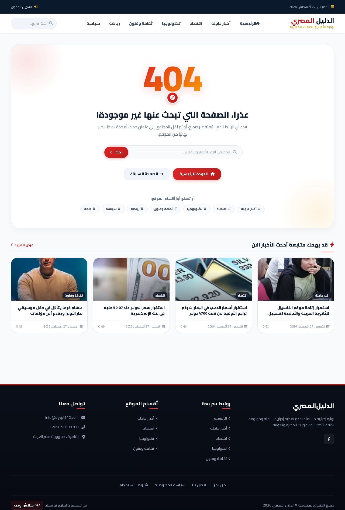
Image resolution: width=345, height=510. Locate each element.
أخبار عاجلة (218, 428)
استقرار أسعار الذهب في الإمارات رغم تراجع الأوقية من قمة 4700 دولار (214, 310)
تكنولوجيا (219, 448)
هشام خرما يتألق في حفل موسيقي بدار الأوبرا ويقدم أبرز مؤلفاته (50, 310)
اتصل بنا (199, 484)
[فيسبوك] (329, 439)
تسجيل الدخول (21, 7)
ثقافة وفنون (216, 459)
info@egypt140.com (61, 417)
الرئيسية (220, 418)
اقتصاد (221, 438)
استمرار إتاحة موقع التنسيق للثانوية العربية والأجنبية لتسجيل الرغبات (298, 313)
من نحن (219, 484)
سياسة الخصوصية (169, 484)
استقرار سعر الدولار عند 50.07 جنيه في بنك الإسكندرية (134, 310)
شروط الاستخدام (133, 484)
